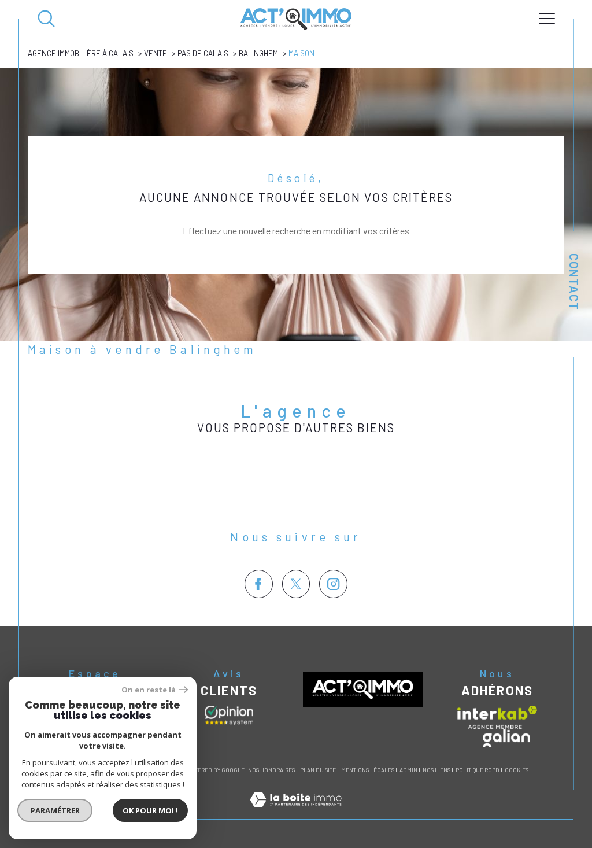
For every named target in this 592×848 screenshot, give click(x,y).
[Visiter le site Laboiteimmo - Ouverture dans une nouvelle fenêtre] (296, 812)
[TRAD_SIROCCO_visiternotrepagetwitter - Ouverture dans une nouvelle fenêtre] (296, 584)
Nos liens (436, 769)
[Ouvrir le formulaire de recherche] (46, 18)
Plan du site (318, 769)
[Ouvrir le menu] (547, 18)
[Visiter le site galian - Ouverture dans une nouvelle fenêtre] (506, 738)
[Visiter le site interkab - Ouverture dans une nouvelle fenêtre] (497, 717)
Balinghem (258, 53)
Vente (155, 53)
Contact (574, 282)
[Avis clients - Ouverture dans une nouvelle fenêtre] (229, 715)
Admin (408, 769)
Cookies (516, 770)
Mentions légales (367, 769)
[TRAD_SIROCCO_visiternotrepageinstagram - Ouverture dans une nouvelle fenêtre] (333, 584)
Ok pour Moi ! (150, 810)
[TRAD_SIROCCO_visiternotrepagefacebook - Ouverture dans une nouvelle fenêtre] (259, 584)
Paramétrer (55, 810)
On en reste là (148, 689)
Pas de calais (202, 53)
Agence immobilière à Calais (81, 53)
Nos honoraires (271, 769)
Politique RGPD (478, 769)
